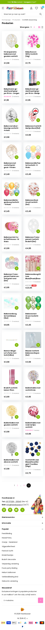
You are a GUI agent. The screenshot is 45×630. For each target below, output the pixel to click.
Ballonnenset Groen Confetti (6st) (31, 316)
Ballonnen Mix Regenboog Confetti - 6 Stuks (11, 202)
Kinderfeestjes (7, 555)
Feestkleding (7, 533)
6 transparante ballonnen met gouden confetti (11, 54)
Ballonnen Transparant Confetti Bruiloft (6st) (32, 239)
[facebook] (16, 510)
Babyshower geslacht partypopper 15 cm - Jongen (11, 91)
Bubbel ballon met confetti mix (32, 389)
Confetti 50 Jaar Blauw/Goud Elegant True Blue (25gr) (32, 463)
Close (22, 517)
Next (29, 485)
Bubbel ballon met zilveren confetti (11, 461)
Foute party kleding (9, 568)
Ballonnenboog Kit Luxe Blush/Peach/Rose (33, 276)
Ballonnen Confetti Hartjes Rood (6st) (33, 127)
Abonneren (40, 600)
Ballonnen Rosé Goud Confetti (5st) (31, 202)
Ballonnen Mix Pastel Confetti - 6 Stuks (33, 165)
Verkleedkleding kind (10, 577)
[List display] (42, 27)
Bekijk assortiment (3, 8)
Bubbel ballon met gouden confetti (11, 424)
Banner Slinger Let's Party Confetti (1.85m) (10, 353)
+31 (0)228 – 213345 (13, 501)
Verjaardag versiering (10, 564)
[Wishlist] (36, 8)
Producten (16, 20)
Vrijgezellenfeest (8, 546)
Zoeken (40, 14)
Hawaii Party (7, 538)
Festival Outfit (7, 551)
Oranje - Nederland (9, 542)
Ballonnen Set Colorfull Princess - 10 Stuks (11, 239)
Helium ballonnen (9, 572)
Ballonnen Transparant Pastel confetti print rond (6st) (11, 277)
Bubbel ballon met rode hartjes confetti (32, 425)
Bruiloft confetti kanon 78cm (10, 389)
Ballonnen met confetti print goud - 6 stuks (10, 165)
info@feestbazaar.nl (14, 505)
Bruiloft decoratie (9, 559)
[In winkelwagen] (16, 46)
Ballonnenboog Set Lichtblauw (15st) (10, 316)
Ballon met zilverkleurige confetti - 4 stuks (11, 128)
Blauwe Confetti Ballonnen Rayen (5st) (32, 353)
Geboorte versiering (10, 581)
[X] (22, 510)
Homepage (6, 20)
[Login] (31, 8)
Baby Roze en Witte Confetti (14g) (31, 54)
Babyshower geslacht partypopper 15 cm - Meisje (32, 91)
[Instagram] (4, 510)
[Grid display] (39, 27)
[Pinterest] (10, 510)
